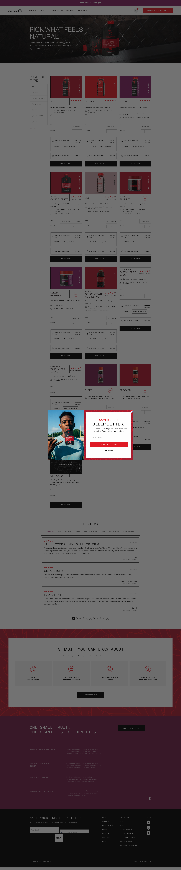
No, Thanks (109, 450)
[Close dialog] (131, 411)
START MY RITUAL (109, 444)
